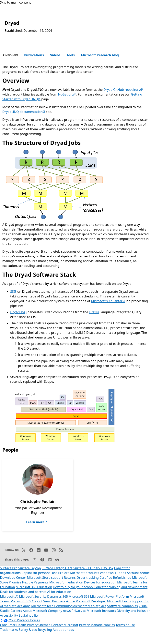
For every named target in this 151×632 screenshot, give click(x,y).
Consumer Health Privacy (19, 625)
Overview (10, 55)
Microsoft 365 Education (34, 587)
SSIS (13, 291)
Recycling (45, 629)
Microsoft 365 (79, 596)
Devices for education (100, 582)
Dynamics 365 (57, 596)
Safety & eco (28, 629)
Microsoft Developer (91, 601)
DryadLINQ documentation (23, 112)
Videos (55, 55)
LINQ (94, 312)
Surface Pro (8, 568)
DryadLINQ (18, 312)
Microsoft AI (9, 596)
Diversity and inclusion (133, 611)
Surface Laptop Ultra (57, 568)
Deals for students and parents (23, 592)
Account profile (138, 573)
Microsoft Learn (119, 601)
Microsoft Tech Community (51, 606)
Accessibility (9, 615)
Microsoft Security (32, 596)
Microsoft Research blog (100, 55)
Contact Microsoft (64, 625)
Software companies (122, 606)
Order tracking (87, 577)
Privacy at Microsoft (86, 611)
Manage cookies (102, 625)
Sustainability (29, 615)
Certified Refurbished (115, 577)
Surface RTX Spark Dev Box (93, 568)
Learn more (35, 522)
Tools (71, 55)
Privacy (84, 625)
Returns (70, 577)
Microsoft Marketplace (89, 606)
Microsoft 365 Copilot (26, 601)
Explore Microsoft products (78, 573)
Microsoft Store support (45, 577)
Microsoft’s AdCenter (108, 301)
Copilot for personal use (39, 573)
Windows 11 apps (113, 573)
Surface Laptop (29, 568)
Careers (16, 611)
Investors (109, 611)
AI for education (59, 592)
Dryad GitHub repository (123, 89)
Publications (34, 55)
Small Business (54, 601)
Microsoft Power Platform (109, 596)
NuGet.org (67, 94)
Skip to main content (15, 2)
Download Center (13, 577)
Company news (59, 611)
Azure (70, 601)
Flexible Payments (35, 582)
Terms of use (125, 625)
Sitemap (44, 625)
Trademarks (9, 629)
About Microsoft (35, 611)
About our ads (63, 629)
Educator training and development (120, 587)
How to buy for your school (73, 587)
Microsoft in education (66, 582)
